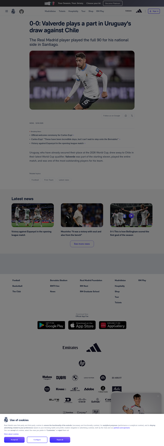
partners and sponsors (122, 428)
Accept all (14, 440)
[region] (82, 430)
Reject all (60, 440)
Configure (37, 440)
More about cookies (11, 434)
